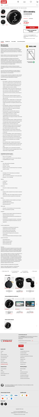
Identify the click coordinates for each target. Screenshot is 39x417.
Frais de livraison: (26, 36)
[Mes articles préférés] (31, 2)
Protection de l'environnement (25, 378)
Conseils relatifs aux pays (24, 354)
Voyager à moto (22, 359)
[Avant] (21, 17)
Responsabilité (3, 375)
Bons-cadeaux (3, 359)
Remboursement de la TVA (5, 373)
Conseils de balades (23, 352)
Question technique (4, 354)
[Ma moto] (24, 2)
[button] (37, 5)
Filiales (2, 370)
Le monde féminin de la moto (24, 351)
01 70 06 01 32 (7, 341)
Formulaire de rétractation (24, 375)
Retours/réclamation (4, 362)
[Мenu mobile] (2, 5)
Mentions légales (23, 368)
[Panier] (37, 2)
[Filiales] (18, 2)
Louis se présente (3, 368)
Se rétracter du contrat (4, 364)
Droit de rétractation (23, 373)
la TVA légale (21, 411)
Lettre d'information (4, 357)
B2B (1, 352)
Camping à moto (22, 364)
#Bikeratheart (22, 357)
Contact (2, 351)
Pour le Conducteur (23, 362)
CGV (21, 370)
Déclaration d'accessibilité (24, 376)
